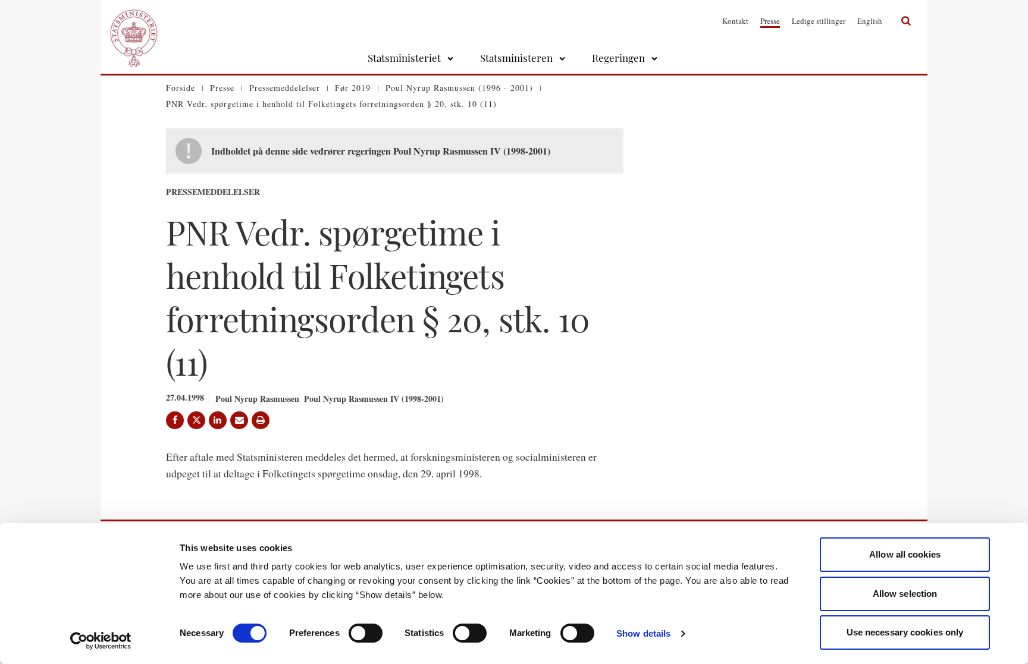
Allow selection (905, 594)
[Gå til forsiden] (134, 21)
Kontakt (735, 20)
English (869, 20)
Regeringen (618, 57)
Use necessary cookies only (905, 632)
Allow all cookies (905, 554)
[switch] (366, 633)
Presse (770, 20)
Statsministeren (516, 57)
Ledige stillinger (818, 20)
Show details (643, 633)
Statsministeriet (404, 57)
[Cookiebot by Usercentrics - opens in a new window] (101, 641)
